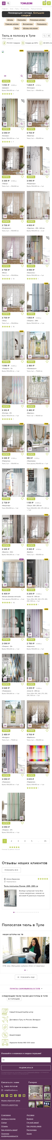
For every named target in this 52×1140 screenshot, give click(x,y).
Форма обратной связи (10, 1101)
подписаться (26, 1068)
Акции (29, 1134)
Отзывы (4, 1126)
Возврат (30, 1119)
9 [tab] (30, 912)
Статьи (4, 1123)
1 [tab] (13, 912)
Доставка (30, 1115)
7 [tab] (26, 912)
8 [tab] (28, 912)
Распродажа (31, 1130)
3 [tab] (17, 912)
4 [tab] (19, 912)
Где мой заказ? (33, 1123)
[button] (30, 65)
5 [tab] (21, 912)
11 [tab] (34, 912)
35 (45, 841)
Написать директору (9, 1105)
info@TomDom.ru (11, 1090)
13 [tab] (38, 912)
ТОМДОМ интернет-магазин (26, 3)
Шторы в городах (8, 1119)
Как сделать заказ (34, 1126)
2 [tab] (15, 912)
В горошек (14, 999)
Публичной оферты (33, 1072)
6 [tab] (23, 912)
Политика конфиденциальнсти (9, 1135)
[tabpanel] (26, 893)
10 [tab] (32, 912)
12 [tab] (36, 912)
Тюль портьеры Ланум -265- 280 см (21, 886)
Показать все (11, 870)
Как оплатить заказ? (9, 1130)
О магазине (6, 1115)
